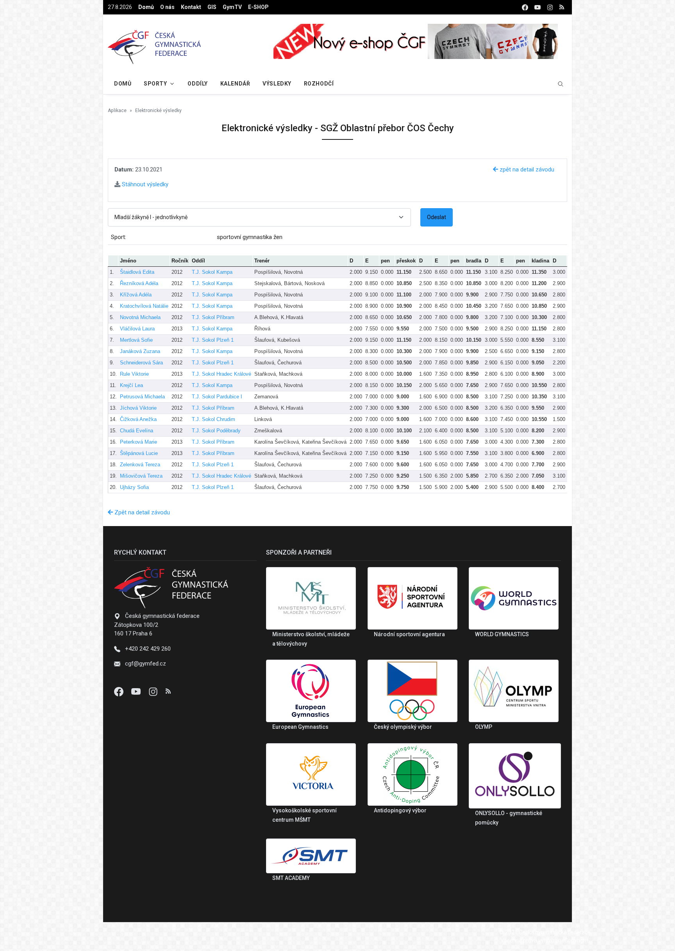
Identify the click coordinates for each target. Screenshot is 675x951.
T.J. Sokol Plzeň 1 (213, 340)
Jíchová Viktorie (138, 408)
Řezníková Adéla (139, 283)
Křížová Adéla (136, 295)
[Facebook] (119, 691)
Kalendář (235, 83)
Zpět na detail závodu (141, 512)
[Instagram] (153, 691)
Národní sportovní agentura (409, 634)
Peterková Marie (138, 442)
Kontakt (191, 7)
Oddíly (197, 83)
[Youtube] (136, 691)
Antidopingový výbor (400, 810)
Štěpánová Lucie (139, 453)
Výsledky (276, 83)
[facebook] (525, 7)
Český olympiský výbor (403, 727)
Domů (146, 7)
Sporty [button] (155, 83)
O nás (167, 7)
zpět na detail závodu (526, 169)
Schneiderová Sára (141, 363)
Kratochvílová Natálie (144, 306)
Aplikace (117, 110)
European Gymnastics (300, 727)
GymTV (232, 7)
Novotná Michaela (140, 317)
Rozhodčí (319, 83)
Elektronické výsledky (158, 110)
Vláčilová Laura (137, 329)
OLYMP (483, 727)
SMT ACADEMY (291, 878)
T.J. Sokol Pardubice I (217, 397)
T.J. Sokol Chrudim (213, 419)
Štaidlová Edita (137, 272)
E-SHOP (258, 7)
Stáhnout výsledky (144, 184)
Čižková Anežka (138, 419)
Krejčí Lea (131, 385)
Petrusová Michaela (142, 397)
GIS (211, 7)
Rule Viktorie (134, 374)
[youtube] (537, 7)
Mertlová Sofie (136, 340)
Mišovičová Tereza (141, 476)
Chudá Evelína (136, 431)
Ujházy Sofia (134, 487)
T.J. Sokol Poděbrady (216, 431)
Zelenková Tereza (140, 464)
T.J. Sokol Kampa (212, 272)
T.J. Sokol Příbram (213, 317)
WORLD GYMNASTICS (502, 634)
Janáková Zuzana (140, 351)
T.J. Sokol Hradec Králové (221, 374)
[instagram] (550, 7)
